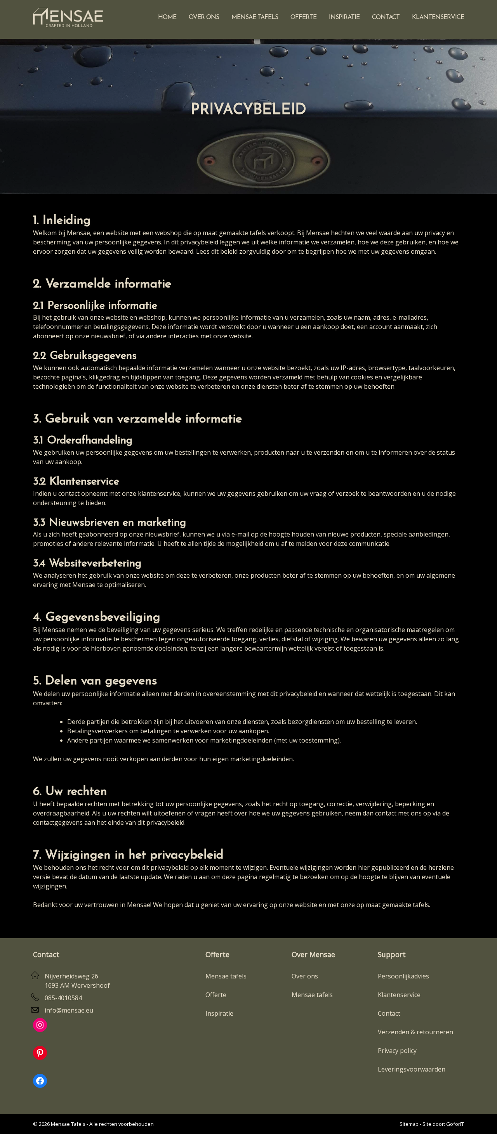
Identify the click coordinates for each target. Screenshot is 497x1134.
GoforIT (455, 1123)
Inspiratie (344, 17)
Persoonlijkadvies (403, 976)
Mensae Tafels (254, 17)
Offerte (303, 17)
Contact (386, 17)
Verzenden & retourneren (415, 1032)
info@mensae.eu (69, 1010)
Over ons (204, 17)
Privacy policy (397, 1050)
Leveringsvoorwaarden (411, 1069)
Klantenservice (438, 17)
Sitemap (409, 1123)
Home (167, 17)
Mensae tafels (226, 976)
